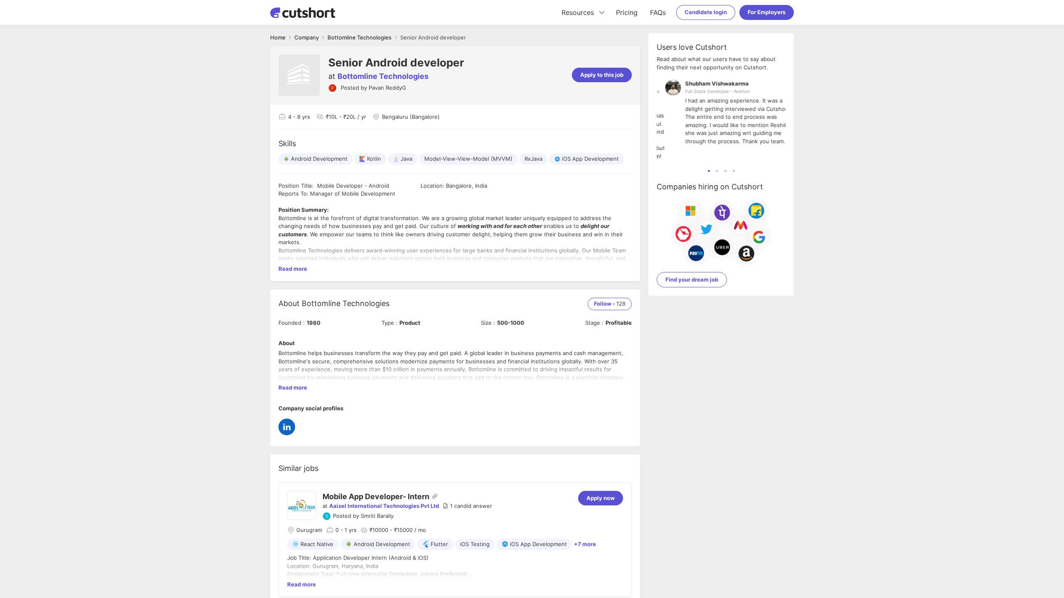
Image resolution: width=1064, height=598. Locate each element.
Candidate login (706, 12)
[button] (467, 506)
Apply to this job (601, 74)
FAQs (658, 12)
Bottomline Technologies (383, 76)
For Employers (767, 12)
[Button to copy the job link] (434, 496)
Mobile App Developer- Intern (376, 496)
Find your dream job (691, 279)
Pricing (627, 12)
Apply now (600, 498)
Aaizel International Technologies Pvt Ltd (384, 505)
